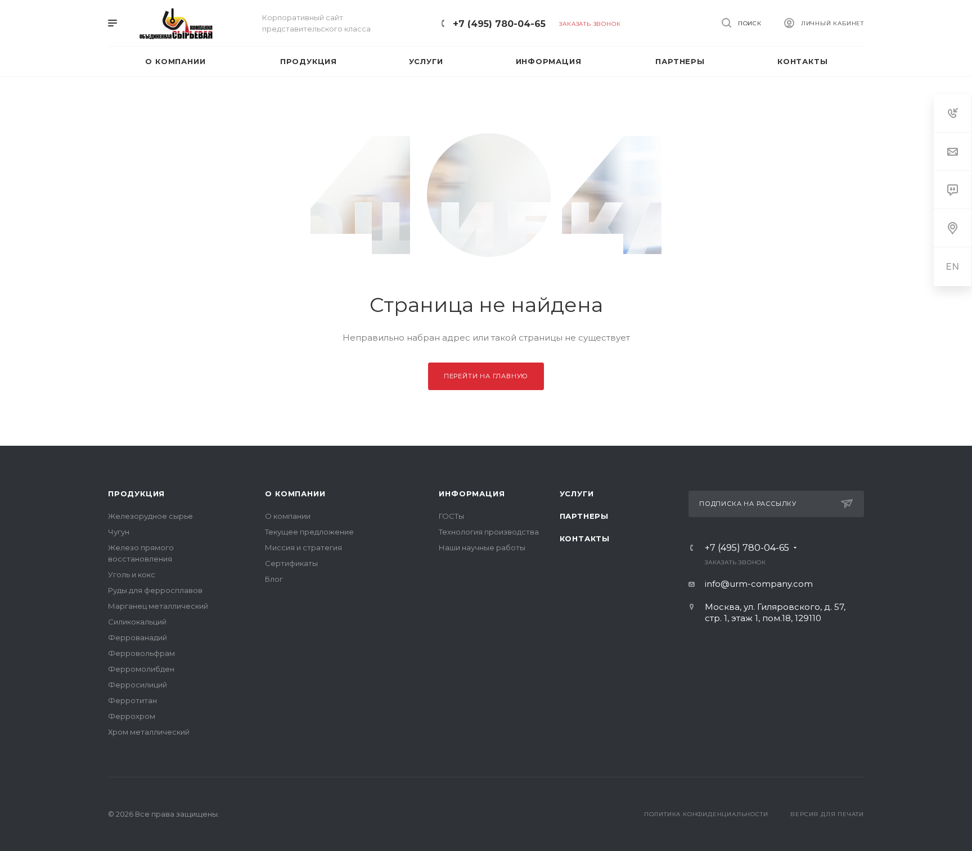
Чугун (118, 531)
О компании (295, 493)
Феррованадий (137, 637)
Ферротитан (132, 700)
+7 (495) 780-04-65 (499, 24)
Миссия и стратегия (303, 547)
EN (953, 266)
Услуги (577, 493)
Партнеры (584, 515)
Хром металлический (149, 731)
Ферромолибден (141, 668)
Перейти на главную (486, 376)
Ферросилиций (137, 684)
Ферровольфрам (141, 653)
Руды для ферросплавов (155, 590)
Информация (472, 493)
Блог (274, 578)
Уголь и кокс (131, 574)
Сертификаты (291, 563)
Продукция (136, 493)
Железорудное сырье (150, 515)
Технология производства (489, 531)
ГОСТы (451, 515)
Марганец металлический (158, 605)
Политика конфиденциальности (706, 814)
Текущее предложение (309, 531)
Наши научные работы (482, 547)
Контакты (585, 538)
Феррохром (131, 716)
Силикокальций (137, 621)
